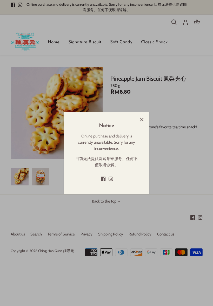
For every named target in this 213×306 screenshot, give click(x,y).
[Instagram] (111, 178)
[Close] (142, 119)
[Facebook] (103, 178)
